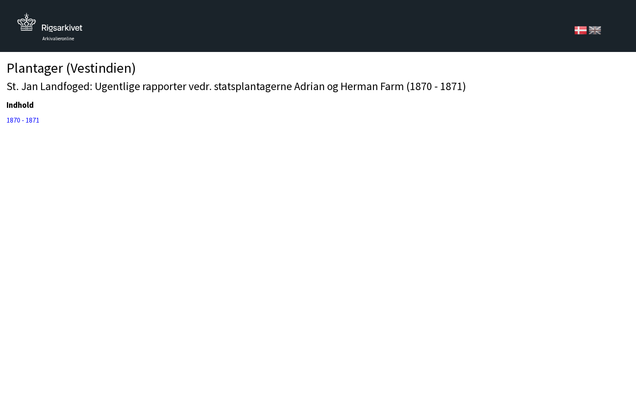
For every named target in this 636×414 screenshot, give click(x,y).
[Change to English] (594, 29)
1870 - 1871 (22, 120)
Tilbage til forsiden (49, 25)
